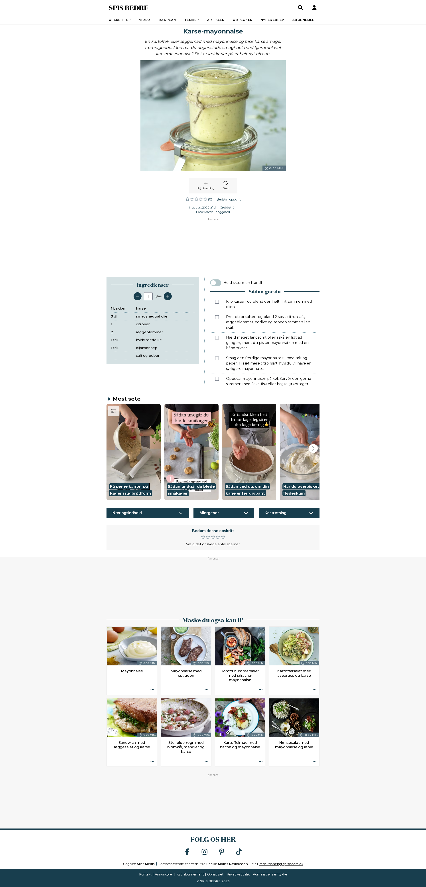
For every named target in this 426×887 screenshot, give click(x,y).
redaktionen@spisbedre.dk (281, 864)
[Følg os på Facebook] (187, 852)
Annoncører (164, 874)
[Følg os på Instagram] (204, 852)
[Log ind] (314, 7)
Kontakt (145, 874)
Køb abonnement (190, 874)
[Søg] (300, 7)
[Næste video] (313, 448)
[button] (133, 452)
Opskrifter (120, 19)
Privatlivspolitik (238, 874)
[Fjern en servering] (138, 296)
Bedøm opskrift (229, 199)
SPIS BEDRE (128, 7)
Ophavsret (215, 874)
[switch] (215, 282)
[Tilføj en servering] (168, 296)
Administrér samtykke (270, 874)
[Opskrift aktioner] (152, 690)
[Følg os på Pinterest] (221, 852)
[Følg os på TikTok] (239, 852)
